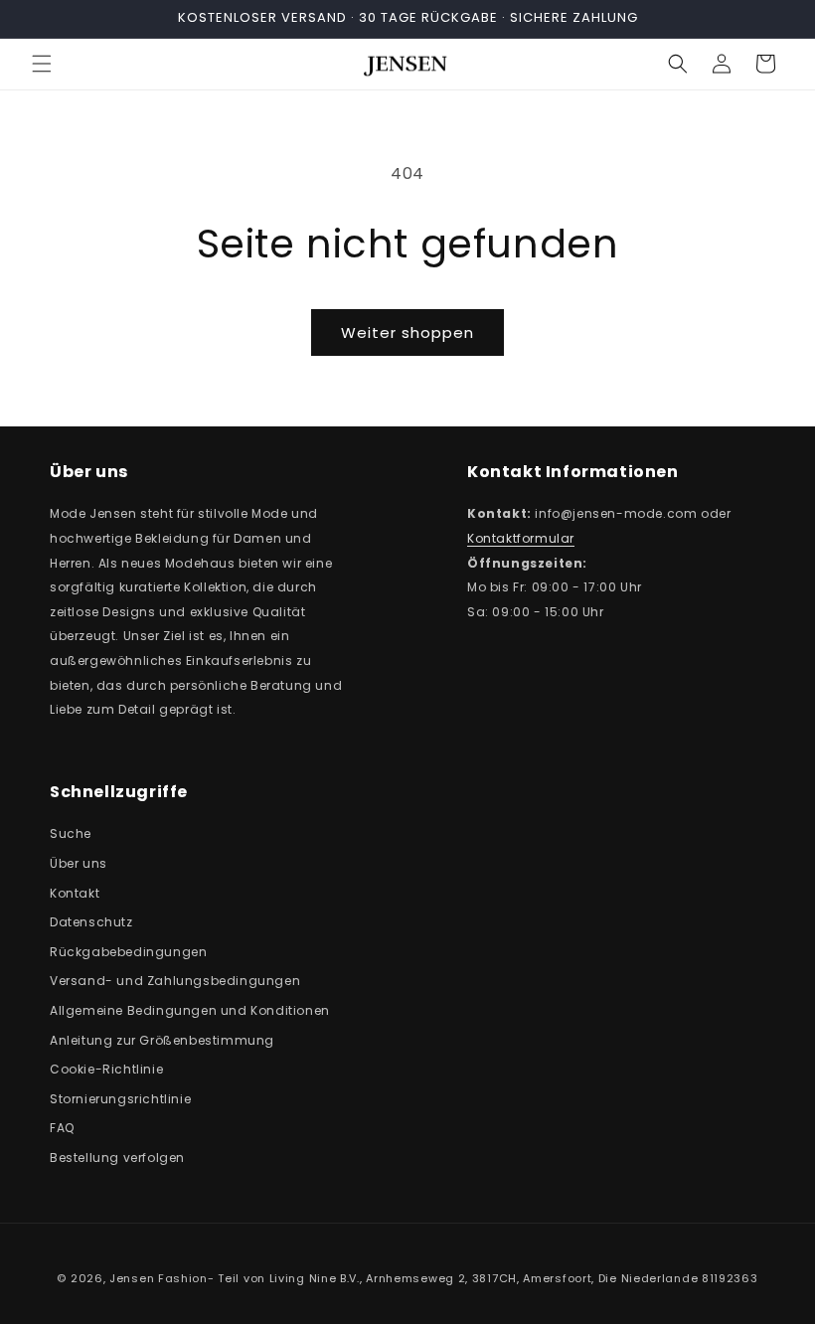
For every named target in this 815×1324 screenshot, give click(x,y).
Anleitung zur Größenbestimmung (162, 1040)
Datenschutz (91, 921)
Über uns (78, 863)
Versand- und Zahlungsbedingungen (175, 980)
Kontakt (74, 893)
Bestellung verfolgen (117, 1157)
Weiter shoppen (407, 332)
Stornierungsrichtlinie (120, 1098)
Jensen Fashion (158, 1278)
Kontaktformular (520, 538)
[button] (42, 63)
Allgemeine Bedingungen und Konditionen (190, 1010)
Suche (70, 833)
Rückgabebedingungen (128, 951)
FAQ (62, 1127)
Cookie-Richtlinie (106, 1069)
